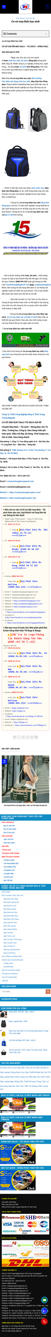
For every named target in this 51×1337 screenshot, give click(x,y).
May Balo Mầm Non (11, 916)
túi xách (24, 60)
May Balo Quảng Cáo (11, 902)
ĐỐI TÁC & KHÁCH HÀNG (11, 970)
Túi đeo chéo (9, 860)
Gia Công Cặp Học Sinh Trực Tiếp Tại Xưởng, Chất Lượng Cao (24, 1087)
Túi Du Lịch (6, 850)
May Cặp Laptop (10, 926)
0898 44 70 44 (14, 661)
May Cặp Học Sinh (10, 923)
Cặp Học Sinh (9, 843)
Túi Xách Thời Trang (10, 853)
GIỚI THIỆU (6, 892)
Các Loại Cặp (7, 836)
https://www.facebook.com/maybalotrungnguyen (26, 612)
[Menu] (4, 7)
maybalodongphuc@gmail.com (20, 481)
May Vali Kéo (8, 933)
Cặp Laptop (9, 839)
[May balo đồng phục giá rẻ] (25, 7)
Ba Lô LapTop (9, 826)
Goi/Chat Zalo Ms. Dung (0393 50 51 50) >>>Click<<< (27, 565)
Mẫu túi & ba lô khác (10, 857)
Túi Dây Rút (8, 877)
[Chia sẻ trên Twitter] (23, 737)
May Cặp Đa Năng (10, 929)
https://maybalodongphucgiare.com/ (28, 604)
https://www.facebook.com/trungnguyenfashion (26, 623)
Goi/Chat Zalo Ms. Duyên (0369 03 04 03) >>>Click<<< (27, 549)
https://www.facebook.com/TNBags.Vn (30, 725)
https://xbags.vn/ (19, 711)
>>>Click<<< (34, 587)
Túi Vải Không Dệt (11, 863)
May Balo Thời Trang (11, 919)
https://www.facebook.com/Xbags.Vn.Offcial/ (25, 716)
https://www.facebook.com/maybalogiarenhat (23, 617)
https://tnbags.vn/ (21, 722)
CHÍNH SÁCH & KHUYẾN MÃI (12, 960)
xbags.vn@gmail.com (20, 708)
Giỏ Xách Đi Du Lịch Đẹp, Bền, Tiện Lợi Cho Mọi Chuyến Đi (24, 1068)
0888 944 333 (17, 576)
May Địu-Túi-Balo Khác (12, 950)
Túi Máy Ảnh (9, 874)
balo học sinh (14, 60)
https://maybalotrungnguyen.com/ (27, 601)
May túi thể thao (10, 953)
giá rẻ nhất (22, 317)
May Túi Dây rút (9, 946)
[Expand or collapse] (46, 34)
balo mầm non (38, 188)
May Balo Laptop (10, 909)
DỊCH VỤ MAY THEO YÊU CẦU (12, 895)
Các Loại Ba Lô (8, 822)
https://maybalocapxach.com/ (25, 607)
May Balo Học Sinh (10, 912)
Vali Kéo (5, 846)
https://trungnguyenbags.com (19, 1303)
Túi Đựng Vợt (9, 870)
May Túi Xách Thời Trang (13, 939)
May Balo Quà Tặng (11, 899)
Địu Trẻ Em (8, 880)
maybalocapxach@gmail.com (17, 1286)
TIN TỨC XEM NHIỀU (9, 977)
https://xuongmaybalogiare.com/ (20, 1293)
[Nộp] (48, 991)
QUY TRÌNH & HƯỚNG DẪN (12, 956)
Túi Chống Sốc (10, 867)
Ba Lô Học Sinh (10, 829)
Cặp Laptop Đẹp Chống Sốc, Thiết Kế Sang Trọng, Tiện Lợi (24, 1081)
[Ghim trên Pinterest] (32, 737)
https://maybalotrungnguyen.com (20, 1301)
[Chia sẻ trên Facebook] (19, 737)
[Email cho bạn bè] (28, 737)
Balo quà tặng (12, 81)
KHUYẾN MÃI (8, 967)
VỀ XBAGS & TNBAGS (10, 974)
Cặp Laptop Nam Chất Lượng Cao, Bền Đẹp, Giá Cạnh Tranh (25, 1077)
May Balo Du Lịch (10, 906)
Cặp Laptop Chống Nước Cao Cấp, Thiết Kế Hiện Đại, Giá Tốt (25, 1072)
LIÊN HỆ (5, 981)
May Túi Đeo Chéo (10, 943)
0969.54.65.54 (14, 648)
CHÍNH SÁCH (8, 963)
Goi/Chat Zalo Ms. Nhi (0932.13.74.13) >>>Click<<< (30, 532)
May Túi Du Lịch (9, 936)
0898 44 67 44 (14, 677)
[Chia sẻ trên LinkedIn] (36, 737)
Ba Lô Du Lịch (9, 832)
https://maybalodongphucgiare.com (21, 1298)
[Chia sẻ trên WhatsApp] (15, 737)
